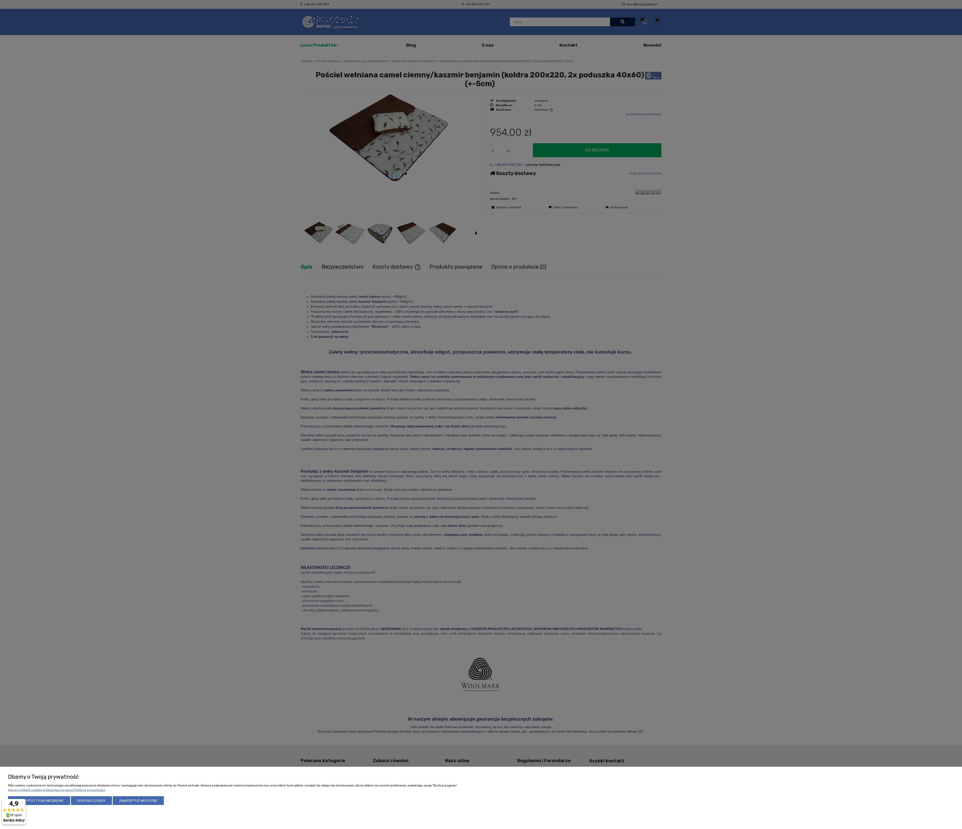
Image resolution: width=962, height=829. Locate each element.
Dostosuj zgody (91, 800)
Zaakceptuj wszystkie (138, 800)
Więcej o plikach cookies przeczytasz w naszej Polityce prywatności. (56, 790)
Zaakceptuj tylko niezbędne (39, 800)
